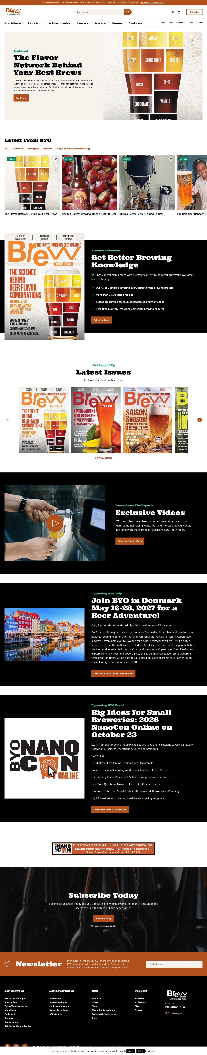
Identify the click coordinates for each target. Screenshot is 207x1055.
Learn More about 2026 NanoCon (110, 809)
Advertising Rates (58, 1002)
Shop (171, 23)
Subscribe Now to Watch (130, 541)
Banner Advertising (58, 1010)
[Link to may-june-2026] (147, 420)
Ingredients (82, 22)
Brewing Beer (33, 22)
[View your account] (172, 12)
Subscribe (194, 12)
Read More (21, 98)
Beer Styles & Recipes (15, 998)
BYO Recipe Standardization (18, 1026)
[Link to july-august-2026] (96, 420)
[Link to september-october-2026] (44, 420)
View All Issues (103, 457)
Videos (47, 148)
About (191, 23)
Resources (117, 22)
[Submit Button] (128, 12)
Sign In (113, 925)
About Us (96, 998)
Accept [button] (130, 1051)
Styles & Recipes (13, 22)
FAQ (137, 1006)
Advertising (55, 998)
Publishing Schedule (59, 1006)
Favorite (55, 159)
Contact (199, 23)
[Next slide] (199, 420)
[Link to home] (13, 12)
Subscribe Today (102, 320)
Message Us (177, 1013)
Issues (163, 23)
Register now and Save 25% (152, 2)
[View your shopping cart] (179, 12)
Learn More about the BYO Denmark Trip (113, 673)
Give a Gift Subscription (103, 1010)
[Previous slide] (7, 420)
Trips (94, 1018)
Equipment (100, 22)
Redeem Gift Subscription (104, 1014)
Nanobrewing (135, 22)
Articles (18, 148)
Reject (140, 1051)
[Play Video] (54, 523)
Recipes (33, 148)
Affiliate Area (55, 1014)
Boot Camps (180, 23)
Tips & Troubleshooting (58, 22)
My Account (140, 1002)
